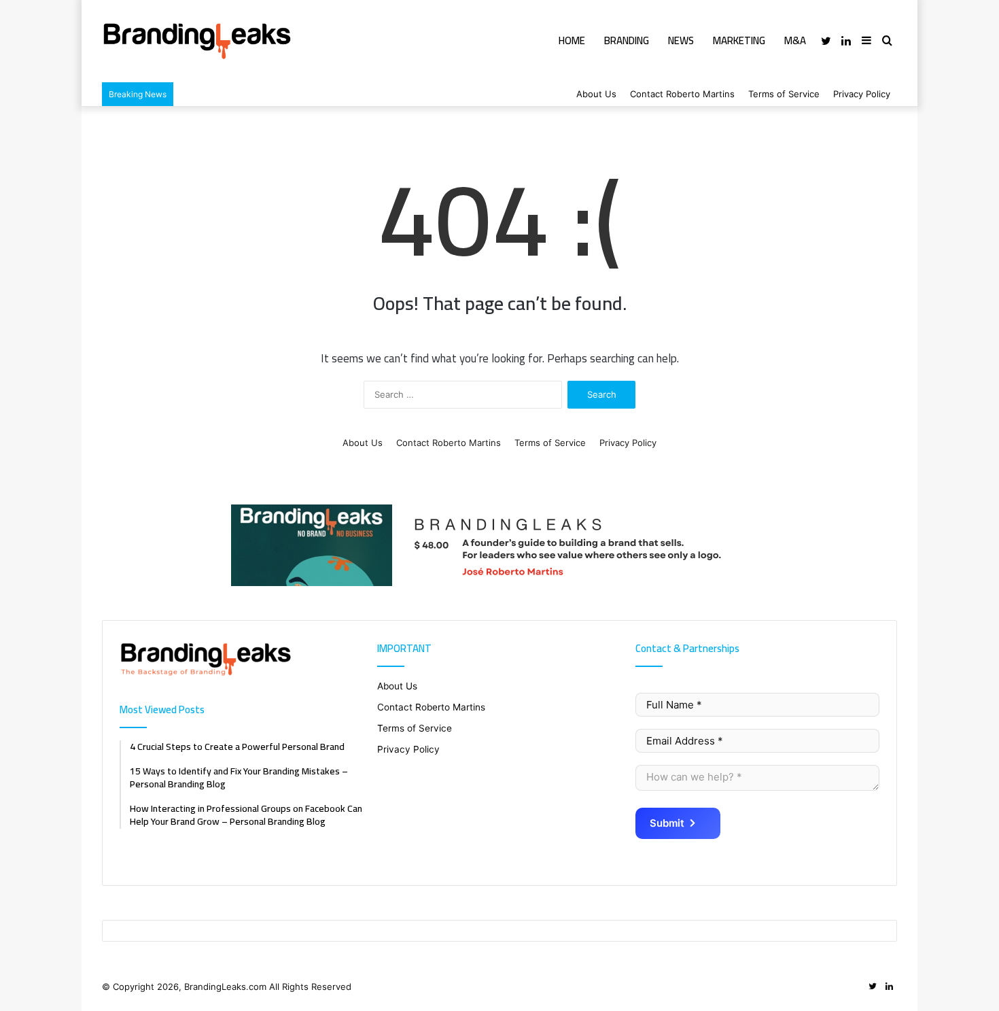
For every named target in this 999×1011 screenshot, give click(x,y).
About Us (596, 93)
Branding (626, 40)
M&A (795, 40)
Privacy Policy (861, 93)
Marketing (739, 40)
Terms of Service (784, 93)
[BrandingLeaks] (197, 41)
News (681, 40)
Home (572, 40)
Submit (667, 823)
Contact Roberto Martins (682, 93)
